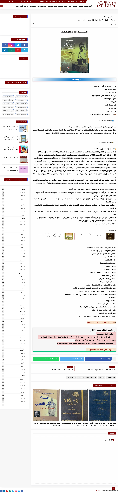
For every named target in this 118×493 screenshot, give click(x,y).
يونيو (22, 199)
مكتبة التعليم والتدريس (30, 6)
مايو (22, 202)
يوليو (22, 195)
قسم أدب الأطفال (8, 100)
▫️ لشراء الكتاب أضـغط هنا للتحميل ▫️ (101, 349)
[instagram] (24, 1)
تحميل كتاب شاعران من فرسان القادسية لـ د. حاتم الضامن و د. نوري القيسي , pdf (50, 235)
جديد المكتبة (74, 2)
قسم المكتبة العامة (8, 114)
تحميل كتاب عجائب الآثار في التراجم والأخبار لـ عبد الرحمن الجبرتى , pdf (75, 424)
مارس (22, 208)
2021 (23, 376)
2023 (23, 298)
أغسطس (21, 192)
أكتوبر (22, 266)
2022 (23, 334)
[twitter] (27, 1)
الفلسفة (104, 17)
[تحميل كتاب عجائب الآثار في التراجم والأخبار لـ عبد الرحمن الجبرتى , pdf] (74, 405)
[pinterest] (18, 1)
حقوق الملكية (67, 2)
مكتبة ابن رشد (70, 377)
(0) (33, 24)
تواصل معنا (48, 2)
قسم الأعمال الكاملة (8, 104)
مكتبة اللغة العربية (52, 6)
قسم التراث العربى (21, 107)
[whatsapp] (15, 1)
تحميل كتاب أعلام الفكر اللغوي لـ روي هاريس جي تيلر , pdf (47, 424)
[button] (98, 359)
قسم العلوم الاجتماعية (21, 111)
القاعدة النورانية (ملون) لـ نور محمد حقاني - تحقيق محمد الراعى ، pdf (11, 139)
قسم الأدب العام (90, 377)
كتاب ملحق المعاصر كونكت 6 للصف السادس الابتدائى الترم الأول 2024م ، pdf (11, 149)
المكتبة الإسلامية (62, 6)
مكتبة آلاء (98, 491)
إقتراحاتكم (54, 2)
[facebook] (30, 1)
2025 (23, 218)
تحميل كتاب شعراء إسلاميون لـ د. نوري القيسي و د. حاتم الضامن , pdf (91, 235)
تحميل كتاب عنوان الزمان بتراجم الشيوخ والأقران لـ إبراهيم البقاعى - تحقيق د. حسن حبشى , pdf (103, 424)
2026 (23, 189)
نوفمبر (22, 224)
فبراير (22, 212)
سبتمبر (22, 228)
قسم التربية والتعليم (8, 107)
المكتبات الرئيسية (72, 6)
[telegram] (21, 1)
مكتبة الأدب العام (41, 6)
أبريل (22, 205)
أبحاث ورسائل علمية (21, 97)
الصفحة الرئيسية (81, 2)
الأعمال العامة (19, 6)
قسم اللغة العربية (21, 114)
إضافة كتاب (42, 2)
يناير (23, 215)
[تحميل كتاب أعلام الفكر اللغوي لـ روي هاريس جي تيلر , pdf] (46, 405)
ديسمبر (22, 221)
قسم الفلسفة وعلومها (8, 111)
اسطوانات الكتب (8, 97)
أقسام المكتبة (88, 6)
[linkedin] (12, 1)
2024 (23, 257)
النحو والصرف (21, 100)
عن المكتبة (60, 2)
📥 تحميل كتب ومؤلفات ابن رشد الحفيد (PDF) (101, 322)
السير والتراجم (111, 17)
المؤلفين (80, 6)
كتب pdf (80, 377)
